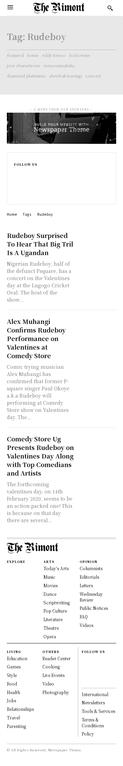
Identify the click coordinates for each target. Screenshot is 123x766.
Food (12, 684)
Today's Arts (56, 568)
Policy (88, 734)
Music (49, 577)
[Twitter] (17, 194)
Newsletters (93, 702)
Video (48, 684)
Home (12, 214)
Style (12, 675)
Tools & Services (98, 711)
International (95, 694)
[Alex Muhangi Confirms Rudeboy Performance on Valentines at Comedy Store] (97, 326)
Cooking (51, 666)
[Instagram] (17, 180)
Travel (13, 717)
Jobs (11, 700)
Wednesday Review (91, 597)
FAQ (84, 616)
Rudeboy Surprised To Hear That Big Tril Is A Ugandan (40, 244)
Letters (86, 585)
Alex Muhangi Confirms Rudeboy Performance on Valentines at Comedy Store (36, 338)
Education (17, 658)
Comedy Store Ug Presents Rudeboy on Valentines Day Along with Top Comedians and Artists (40, 455)
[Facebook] (17, 173)
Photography (55, 692)
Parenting (16, 726)
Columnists (91, 568)
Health (13, 692)
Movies (50, 585)
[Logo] (58, 7)
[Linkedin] (17, 187)
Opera (49, 636)
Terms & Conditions (93, 722)
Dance (49, 594)
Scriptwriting (56, 602)
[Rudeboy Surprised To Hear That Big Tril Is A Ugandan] (97, 240)
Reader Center (56, 658)
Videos (86, 625)
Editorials (89, 577)
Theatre (51, 628)
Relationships (20, 709)
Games (13, 666)
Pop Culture (55, 611)
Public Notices (94, 608)
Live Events (53, 675)
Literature (53, 619)
